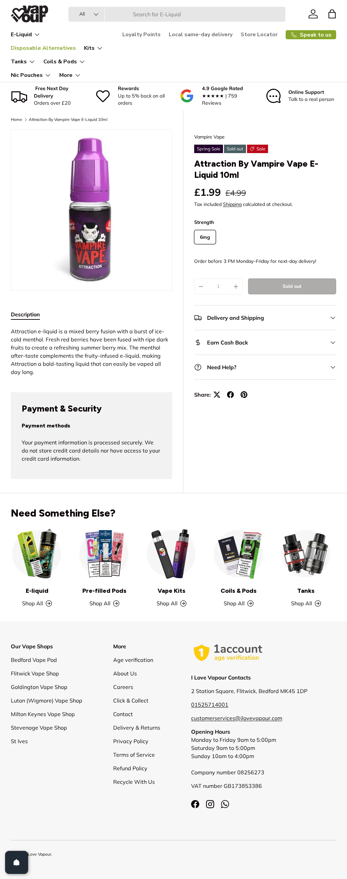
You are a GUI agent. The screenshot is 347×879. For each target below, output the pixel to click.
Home (16, 119)
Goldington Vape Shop (39, 687)
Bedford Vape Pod (34, 659)
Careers (123, 687)
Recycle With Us (134, 781)
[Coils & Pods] (238, 554)
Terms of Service (134, 754)
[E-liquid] (37, 554)
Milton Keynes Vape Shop (43, 714)
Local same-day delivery (200, 34)
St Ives (19, 741)
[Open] (16, 862)
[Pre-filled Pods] (104, 554)
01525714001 (209, 704)
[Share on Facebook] (230, 394)
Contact (123, 714)
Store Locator (259, 34)
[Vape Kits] (171, 554)
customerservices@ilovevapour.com (236, 718)
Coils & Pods (239, 590)
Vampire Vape (209, 137)
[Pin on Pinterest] (244, 394)
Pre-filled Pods (104, 590)
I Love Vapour (38, 854)
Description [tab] (25, 314)
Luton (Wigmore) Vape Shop (46, 700)
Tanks (305, 590)
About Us (125, 673)
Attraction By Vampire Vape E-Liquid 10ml (68, 119)
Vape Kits (171, 590)
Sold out (292, 286)
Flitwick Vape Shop (35, 673)
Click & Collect (130, 700)
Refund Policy (130, 768)
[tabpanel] (91, 351)
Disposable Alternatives (43, 48)
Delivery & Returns (136, 727)
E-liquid (37, 590)
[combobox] (176, 14)
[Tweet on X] (217, 394)
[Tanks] (306, 554)
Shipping (232, 204)
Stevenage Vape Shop (39, 727)
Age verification (133, 659)
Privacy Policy (130, 741)
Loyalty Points (141, 34)
